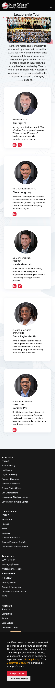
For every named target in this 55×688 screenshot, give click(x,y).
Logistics (6, 533)
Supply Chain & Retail (11, 488)
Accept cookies (17, 673)
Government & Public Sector (15, 502)
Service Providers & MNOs (14, 542)
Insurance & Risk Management (16, 497)
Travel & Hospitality (11, 483)
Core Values (7, 623)
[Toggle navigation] (50, 7)
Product (5, 461)
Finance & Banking (10, 479)
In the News (7, 578)
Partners (5, 618)
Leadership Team (10, 627)
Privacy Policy (32, 659)
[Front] (15, 6)
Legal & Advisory (9, 474)
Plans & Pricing (8, 465)
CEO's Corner (8, 560)
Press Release (8, 573)
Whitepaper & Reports (12, 569)
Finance (5, 524)
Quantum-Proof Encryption (14, 591)
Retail (4, 528)
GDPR (4, 596)
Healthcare (7, 470)
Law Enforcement (10, 492)
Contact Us (7, 614)
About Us (6, 609)
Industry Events (9, 582)
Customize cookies (19, 678)
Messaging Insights (10, 564)
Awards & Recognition (12, 587)
